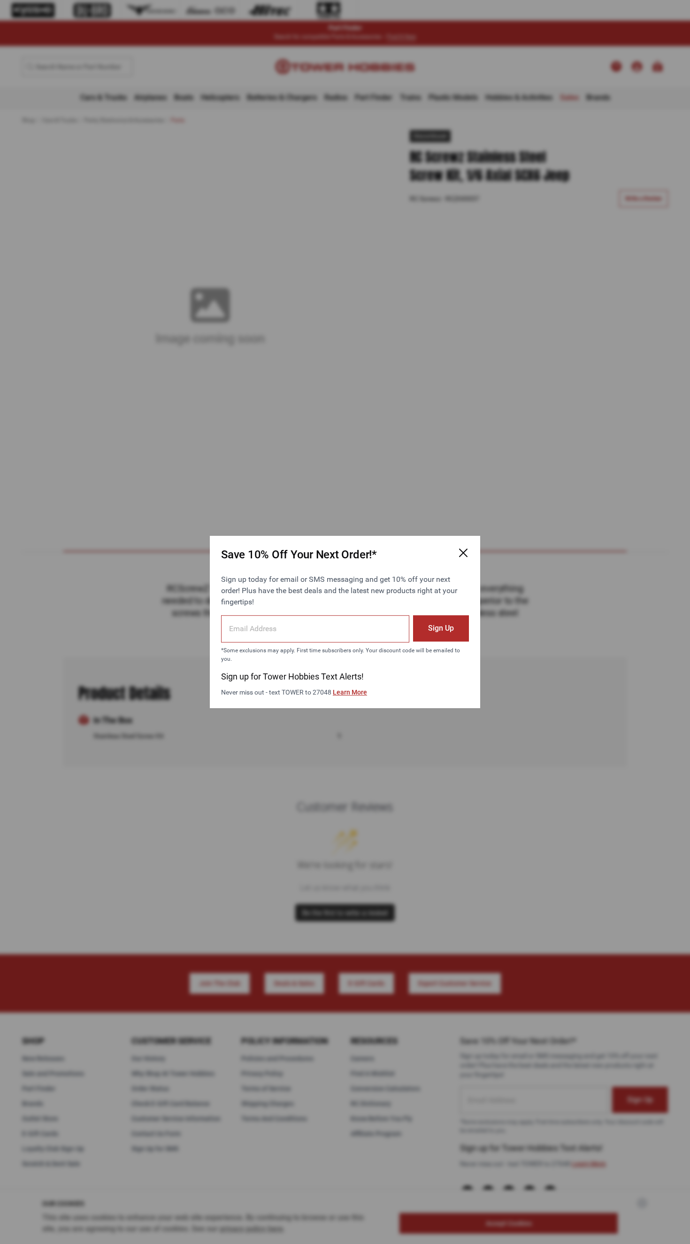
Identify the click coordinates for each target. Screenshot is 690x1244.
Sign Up (441, 628)
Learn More (350, 692)
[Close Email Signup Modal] (463, 552)
